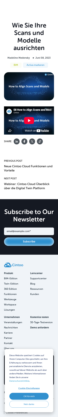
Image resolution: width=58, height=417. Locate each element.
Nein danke (29, 404)
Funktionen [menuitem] (10, 294)
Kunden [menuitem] (34, 294)
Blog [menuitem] (32, 283)
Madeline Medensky (18, 57)
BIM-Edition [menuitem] (10, 278)
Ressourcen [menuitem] (36, 288)
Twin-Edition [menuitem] (11, 283)
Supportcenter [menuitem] (38, 278)
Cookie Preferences (17, 412)
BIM (16, 65)
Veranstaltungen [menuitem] (13, 322)
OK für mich (29, 396)
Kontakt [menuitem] (8, 343)
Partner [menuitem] (8, 338)
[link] (13, 264)
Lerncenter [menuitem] (36, 273)
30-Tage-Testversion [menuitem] (41, 322)
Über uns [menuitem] (9, 348)
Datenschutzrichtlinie (19, 381)
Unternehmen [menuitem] (12, 317)
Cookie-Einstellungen (29, 388)
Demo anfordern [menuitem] (39, 327)
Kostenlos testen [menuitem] (39, 317)
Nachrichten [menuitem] (11, 327)
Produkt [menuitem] (8, 273)
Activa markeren (35, 65)
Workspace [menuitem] (10, 304)
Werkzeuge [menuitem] (10, 299)
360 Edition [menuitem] (10, 288)
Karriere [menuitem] (8, 332)
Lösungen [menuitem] (9, 309)
